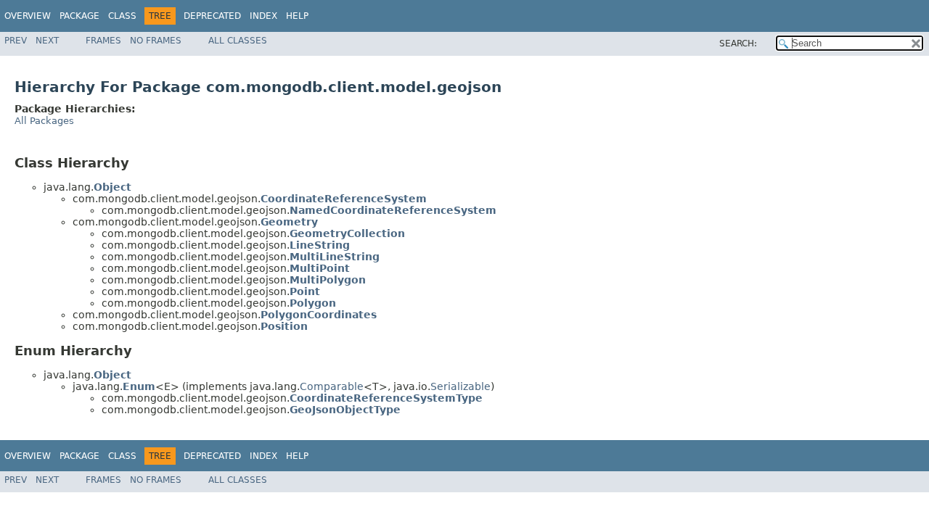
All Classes (237, 41)
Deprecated (212, 16)
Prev (15, 41)
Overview (27, 16)
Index (263, 16)
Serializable (460, 386)
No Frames (155, 41)
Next (47, 41)
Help (297, 16)
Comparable (332, 386)
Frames (103, 41)
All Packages (44, 120)
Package (79, 16)
